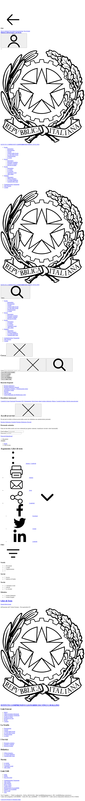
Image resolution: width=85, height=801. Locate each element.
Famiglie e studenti (12, 163)
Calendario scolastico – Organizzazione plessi (16, 389)
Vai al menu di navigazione (16, 31)
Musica (54, 401)
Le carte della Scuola (12, 154)
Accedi (3, 440)
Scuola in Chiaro (8, 717)
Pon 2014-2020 (8, 777)
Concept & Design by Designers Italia (11, 799)
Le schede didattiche (12, 180)
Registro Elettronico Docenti (11, 387)
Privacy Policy (8, 785)
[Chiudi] (19, 350)
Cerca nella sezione (8, 372)
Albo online (10, 174)
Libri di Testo (7, 393)
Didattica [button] (6, 175)
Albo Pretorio (7, 186)
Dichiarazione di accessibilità (11, 788)
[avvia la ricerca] (59, 364)
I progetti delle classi (12, 181)
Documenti (9, 566)
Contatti (6, 187)
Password (3, 433)
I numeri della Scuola (12, 153)
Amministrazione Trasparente (11, 184)
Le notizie (10, 169)
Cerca (2, 370)
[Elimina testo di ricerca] (33, 364)
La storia (9, 157)
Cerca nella (6, 377)
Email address (4, 431)
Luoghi (8, 567)
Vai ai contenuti (5, 31)
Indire (5, 774)
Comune (6, 721)
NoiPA (6, 776)
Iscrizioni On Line (9, 718)
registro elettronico (47, 401)
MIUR (5, 712)
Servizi (8, 577)
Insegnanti (13, 401)
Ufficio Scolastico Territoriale (11, 715)
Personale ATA (20, 401)
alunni (40, 401)
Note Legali (7, 791)
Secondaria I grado (9, 390)
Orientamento (27, 401)
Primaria (6, 391)
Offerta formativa (11, 178)
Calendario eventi (12, 172)
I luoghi (9, 151)
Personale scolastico (12, 162)
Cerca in (6, 379)
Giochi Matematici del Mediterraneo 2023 (15, 394)
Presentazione (11, 150)
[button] (32, 503)
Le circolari (10, 171)
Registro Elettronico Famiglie (8, 422)
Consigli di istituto (61, 401)
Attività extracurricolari (72, 401)
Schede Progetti (10, 597)
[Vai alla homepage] (42, 143)
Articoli (8, 587)
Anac (5, 792)
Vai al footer (27, 31)
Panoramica (10, 149)
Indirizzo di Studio (11, 579)
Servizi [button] (6, 159)
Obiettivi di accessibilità (10, 789)
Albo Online (7, 782)
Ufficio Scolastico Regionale (11, 714)
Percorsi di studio (11, 165)
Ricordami (5, 439)
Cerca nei (5, 375)
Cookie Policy (7, 786)
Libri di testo (34, 401)
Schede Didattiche (11, 595)
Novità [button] (6, 166)
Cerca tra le (5, 374)
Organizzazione (11, 156)
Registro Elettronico (9, 386)
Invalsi (5, 720)
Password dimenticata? (7, 436)
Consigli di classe (5, 401)
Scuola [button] (6, 147)
